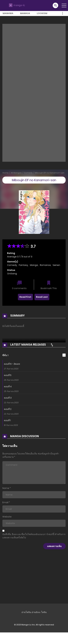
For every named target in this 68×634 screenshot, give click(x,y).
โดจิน (44, 612)
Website (7, 516)
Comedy (28, 172)
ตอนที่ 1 (7, 420)
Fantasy (23, 265)
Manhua (25, 13)
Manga (34, 265)
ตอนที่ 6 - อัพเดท (12, 363)
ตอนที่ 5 (7, 375)
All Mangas (16, 172)
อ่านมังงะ (36, 612)
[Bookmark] (48, 283)
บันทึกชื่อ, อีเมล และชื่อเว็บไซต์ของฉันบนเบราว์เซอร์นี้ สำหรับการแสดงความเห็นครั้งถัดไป (33, 536)
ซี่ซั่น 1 (5, 355)
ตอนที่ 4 (8, 386)
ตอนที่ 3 (8, 397)
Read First (25, 296)
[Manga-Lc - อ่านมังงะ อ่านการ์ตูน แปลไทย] (16, 5)
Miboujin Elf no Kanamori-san (49, 172)
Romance (45, 265)
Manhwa (8, 13)
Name (5, 488)
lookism (42, 13)
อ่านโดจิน (26, 612)
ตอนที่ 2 (7, 409)
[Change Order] (51, 344)
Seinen (56, 265)
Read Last (42, 296)
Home (6, 172)
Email (5, 502)
